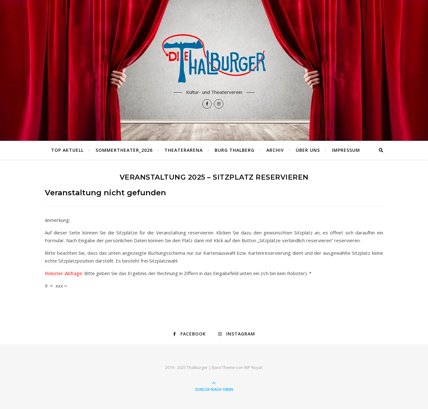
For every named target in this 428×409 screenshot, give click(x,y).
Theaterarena (183, 150)
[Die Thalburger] (214, 58)
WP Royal (253, 367)
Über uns (308, 150)
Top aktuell (67, 150)
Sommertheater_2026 (124, 150)
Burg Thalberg (234, 150)
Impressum (346, 150)
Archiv (275, 150)
